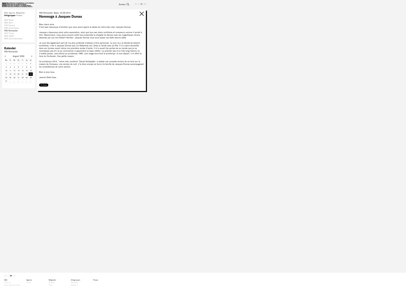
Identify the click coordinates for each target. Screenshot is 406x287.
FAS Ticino (9, 33)
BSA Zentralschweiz (13, 38)
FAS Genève (9, 25)
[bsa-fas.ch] (18, 4)
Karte (51, 285)
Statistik (51, 283)
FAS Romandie (11, 31)
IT (138, 4)
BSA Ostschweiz (11, 28)
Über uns (7, 283)
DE (141, 4)
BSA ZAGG (9, 36)
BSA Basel (9, 20)
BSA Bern (8, 23)
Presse (19, 15)
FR (136, 4)
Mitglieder (20, 13)
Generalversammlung (12, 285)
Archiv (28, 283)
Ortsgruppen (10, 15)
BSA (6, 13)
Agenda (12, 13)
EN (145, 4)
